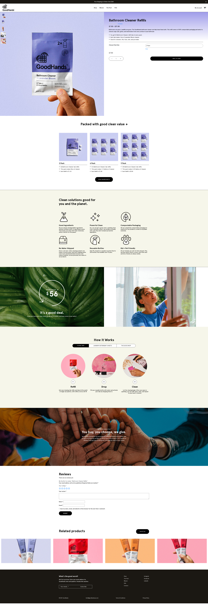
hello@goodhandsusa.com (92, 598)
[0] (204, 8)
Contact (126, 585)
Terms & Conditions (120, 598)
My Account (198, 8)
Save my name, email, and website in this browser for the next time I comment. (82, 508)
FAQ (115, 7)
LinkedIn (146, 581)
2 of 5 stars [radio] (62, 488)
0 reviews (120, 23)
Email (61, 505)
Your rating (62, 485)
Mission (101, 7)
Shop (95, 7)
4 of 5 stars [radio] (67, 488)
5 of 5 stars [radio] (69, 488)
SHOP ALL (143, 531)
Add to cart (177, 58)
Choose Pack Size (114, 45)
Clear (146, 49)
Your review (62, 491)
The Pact (109, 7)
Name (61, 501)
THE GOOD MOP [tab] (126, 345)
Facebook (146, 578)
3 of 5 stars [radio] (64, 488)
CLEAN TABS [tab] (80, 345)
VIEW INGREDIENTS (104, 179)
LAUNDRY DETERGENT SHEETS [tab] (102, 345)
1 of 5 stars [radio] (60, 488)
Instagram (146, 576)
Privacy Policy (146, 598)
